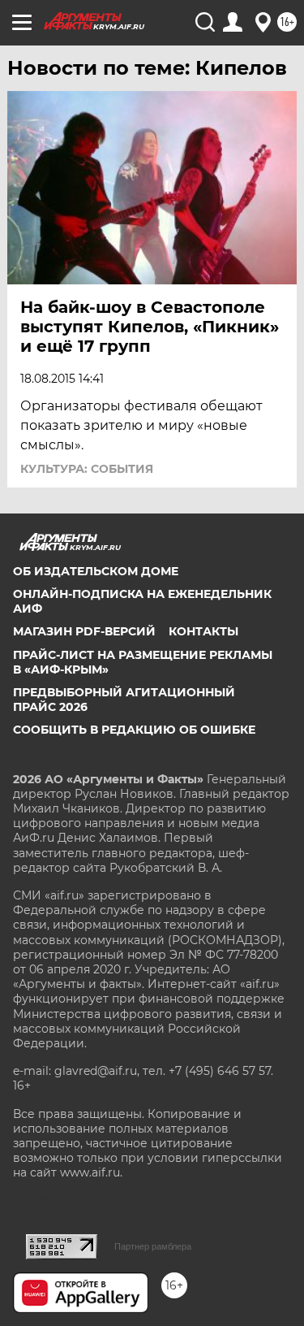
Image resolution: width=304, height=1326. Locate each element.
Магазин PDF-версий (84, 631)
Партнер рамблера (152, 1246)
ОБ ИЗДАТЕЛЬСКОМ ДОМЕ (95, 571)
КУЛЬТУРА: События (86, 468)
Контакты (203, 631)
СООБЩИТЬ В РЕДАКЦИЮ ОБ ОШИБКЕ (134, 729)
